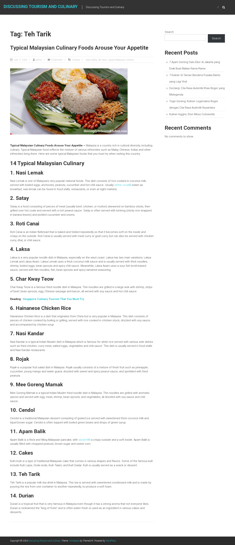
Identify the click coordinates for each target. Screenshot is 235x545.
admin (39, 60)
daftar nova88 (122, 185)
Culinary (76, 60)
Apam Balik (91, 60)
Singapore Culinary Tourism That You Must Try (53, 299)
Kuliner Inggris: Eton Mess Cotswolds (192, 114)
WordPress (111, 540)
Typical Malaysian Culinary (121, 60)
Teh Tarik (102, 60)
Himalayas (74, 540)
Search (169, 32)
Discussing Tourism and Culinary (41, 6)
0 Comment (57, 60)
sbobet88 (84, 439)
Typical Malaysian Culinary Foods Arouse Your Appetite (79, 47)
